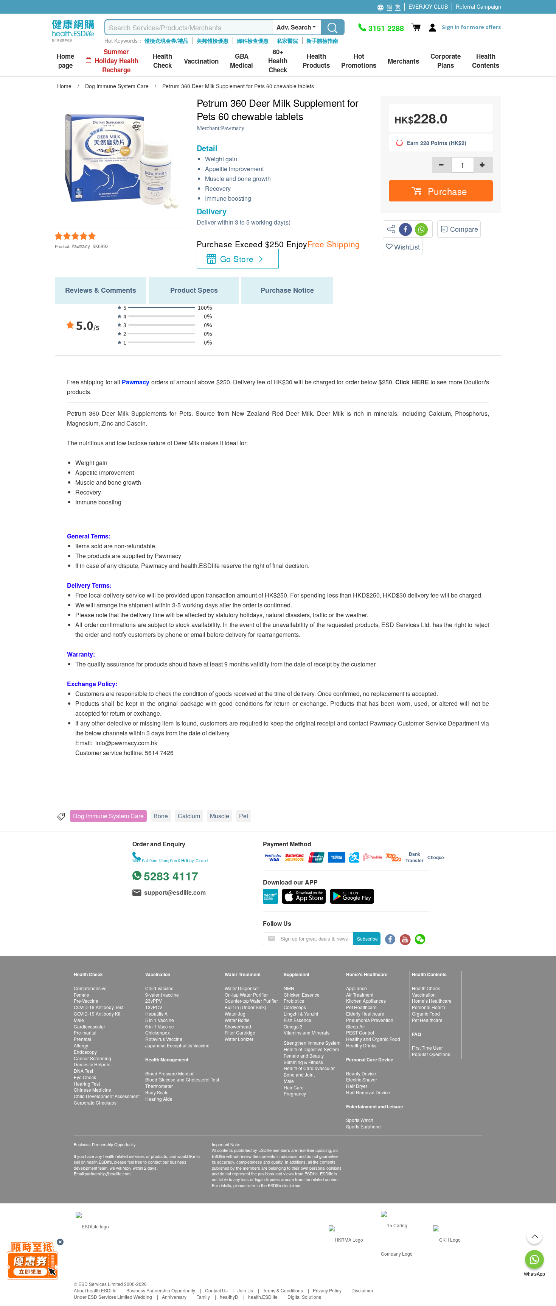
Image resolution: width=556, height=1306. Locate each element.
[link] (92, 1225)
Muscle (219, 815)
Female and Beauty (304, 1055)
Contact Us (216, 1290)
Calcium (189, 815)
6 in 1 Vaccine (159, 1026)
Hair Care (294, 1087)
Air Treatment (359, 994)
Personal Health (428, 1007)
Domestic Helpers (92, 1064)
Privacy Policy (327, 1290)
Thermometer (159, 1086)
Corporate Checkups (95, 1102)
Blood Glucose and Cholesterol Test (182, 1079)
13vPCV (153, 1007)
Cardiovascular (89, 1026)
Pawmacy (232, 128)
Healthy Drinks (361, 1045)
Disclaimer (362, 1290)
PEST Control (360, 1032)
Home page (65, 61)
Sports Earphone (363, 1126)
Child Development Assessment (107, 1096)
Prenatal (82, 1039)
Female (81, 994)
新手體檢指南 (322, 40)
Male (79, 1020)
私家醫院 (287, 40)
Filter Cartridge (240, 1032)
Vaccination (424, 994)
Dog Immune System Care (108, 815)
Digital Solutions (304, 1297)
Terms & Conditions (283, 1290)
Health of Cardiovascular (309, 1068)
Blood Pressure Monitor (169, 1073)
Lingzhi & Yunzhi (301, 1013)
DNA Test (83, 1070)
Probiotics (294, 1000)
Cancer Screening (92, 1058)
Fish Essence (297, 1020)
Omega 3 (293, 1026)
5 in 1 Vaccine (159, 1020)
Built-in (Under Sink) (245, 1007)
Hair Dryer (356, 1086)
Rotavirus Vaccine (163, 1039)
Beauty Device (361, 1073)
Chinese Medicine (92, 1089)
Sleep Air (355, 1026)
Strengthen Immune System (312, 1042)
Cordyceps (295, 1007)
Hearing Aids (158, 1098)
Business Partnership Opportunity (160, 1290)
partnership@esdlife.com (107, 1173)
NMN (289, 988)
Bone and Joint (299, 1074)
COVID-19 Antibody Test (98, 1007)
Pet (243, 815)
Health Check (426, 988)
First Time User (427, 1047)
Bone (161, 815)
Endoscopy (85, 1052)
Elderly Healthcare (365, 1013)
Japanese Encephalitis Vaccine (177, 1045)
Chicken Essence (302, 994)
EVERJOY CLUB (428, 6)
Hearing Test (87, 1083)
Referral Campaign (478, 6)
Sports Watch (359, 1120)
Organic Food (426, 1013)
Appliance (356, 988)
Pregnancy (295, 1093)
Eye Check (85, 1077)
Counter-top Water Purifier (251, 1000)
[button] (441, 190)
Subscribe (367, 938)
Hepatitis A (156, 1013)
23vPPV (153, 1000)
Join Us (245, 1290)
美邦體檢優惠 (212, 40)
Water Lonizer (239, 1039)
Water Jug (235, 1013)
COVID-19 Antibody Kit (97, 1013)
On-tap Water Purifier (246, 994)
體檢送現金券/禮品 (166, 40)
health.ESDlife (263, 1297)
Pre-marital (85, 1032)
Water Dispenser (242, 988)
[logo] (73, 41)
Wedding (143, 1297)
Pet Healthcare (361, 1007)
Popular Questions (431, 1054)
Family (203, 1297)
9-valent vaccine (162, 994)
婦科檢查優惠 (253, 40)
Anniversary (174, 1297)
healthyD (229, 1297)
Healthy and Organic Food (373, 1039)
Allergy (81, 1045)
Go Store (236, 258)
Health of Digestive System (311, 1049)
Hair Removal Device (368, 1092)
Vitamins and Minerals (306, 1032)
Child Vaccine (159, 988)
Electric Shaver (361, 1079)
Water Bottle (237, 1020)
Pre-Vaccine (86, 1000)
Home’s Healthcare (432, 1000)
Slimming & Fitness (303, 1062)
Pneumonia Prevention (369, 1020)
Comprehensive (90, 988)
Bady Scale (157, 1092)
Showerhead (238, 1026)
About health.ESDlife (95, 1290)
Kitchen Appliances (366, 1000)
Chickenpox (157, 1032)
